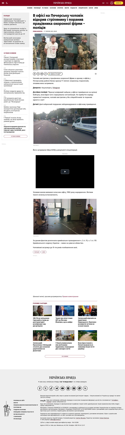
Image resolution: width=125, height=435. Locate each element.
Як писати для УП (19, 414)
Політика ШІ (17, 407)
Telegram (56, 88)
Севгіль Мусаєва (81, 418)
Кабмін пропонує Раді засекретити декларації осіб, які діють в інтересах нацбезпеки (15, 109)
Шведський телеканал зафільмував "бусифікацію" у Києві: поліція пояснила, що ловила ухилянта (15, 21)
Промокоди (17, 418)
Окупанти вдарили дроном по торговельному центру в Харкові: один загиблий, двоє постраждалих (15, 129)
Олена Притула (104, 418)
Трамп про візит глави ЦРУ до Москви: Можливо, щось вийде (64, 320)
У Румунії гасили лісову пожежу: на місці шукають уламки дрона (13, 119)
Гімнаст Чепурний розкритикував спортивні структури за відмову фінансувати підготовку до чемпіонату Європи (14, 60)
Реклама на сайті (19, 400)
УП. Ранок (45, 8)
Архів (96, 8)
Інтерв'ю (60, 8)
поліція (36, 252)
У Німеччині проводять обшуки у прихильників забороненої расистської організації (13, 83)
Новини (29, 8)
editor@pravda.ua (55, 419)
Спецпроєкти (82, 8)
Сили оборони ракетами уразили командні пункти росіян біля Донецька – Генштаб (13, 72)
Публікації (37, 8)
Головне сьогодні (40, 303)
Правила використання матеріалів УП (26, 405)
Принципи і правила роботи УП (24, 412)
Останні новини (10, 53)
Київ (43, 252)
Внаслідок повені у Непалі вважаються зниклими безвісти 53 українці (86, 346)
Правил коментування (70, 296)
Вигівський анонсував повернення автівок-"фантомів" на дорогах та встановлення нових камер (14, 40)
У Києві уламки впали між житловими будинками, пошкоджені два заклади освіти (65, 346)
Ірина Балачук (38, 31)
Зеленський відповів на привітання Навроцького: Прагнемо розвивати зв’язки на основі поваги (87, 322)
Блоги (91, 8)
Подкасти (73, 8)
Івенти (67, 8)
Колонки (53, 8)
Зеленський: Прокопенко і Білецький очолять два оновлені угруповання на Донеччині (42, 347)
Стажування (18, 416)
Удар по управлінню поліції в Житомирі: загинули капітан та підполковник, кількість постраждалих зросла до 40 (15, 31)
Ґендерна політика (20, 409)
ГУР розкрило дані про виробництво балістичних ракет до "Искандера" (14, 100)
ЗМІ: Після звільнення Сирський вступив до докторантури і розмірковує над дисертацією (41, 322)
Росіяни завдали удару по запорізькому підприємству (14, 92)
